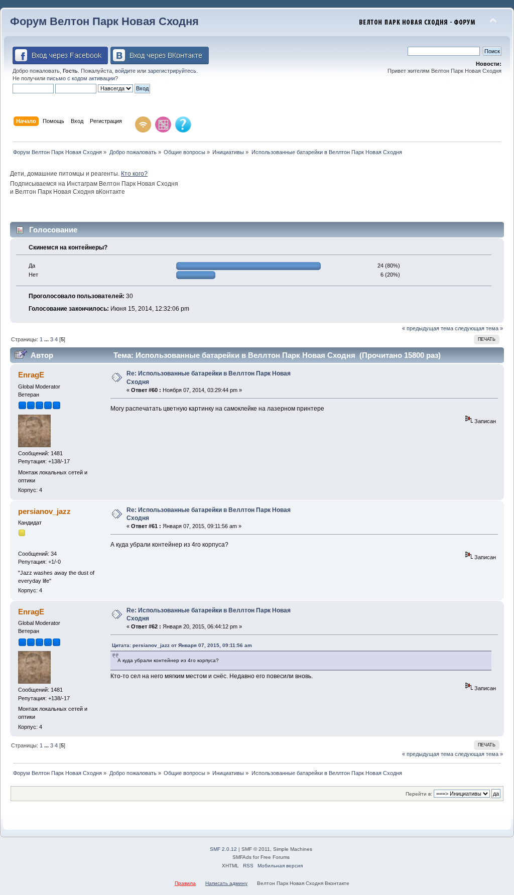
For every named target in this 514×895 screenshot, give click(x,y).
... (46, 339)
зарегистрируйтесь (172, 71)
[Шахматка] (163, 124)
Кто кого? (134, 173)
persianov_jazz (44, 511)
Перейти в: (419, 794)
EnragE (31, 374)
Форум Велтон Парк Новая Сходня (104, 21)
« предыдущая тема (427, 328)
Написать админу (226, 883)
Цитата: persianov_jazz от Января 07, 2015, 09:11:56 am (182, 645)
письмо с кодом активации (81, 78)
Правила (185, 883)
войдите (125, 71)
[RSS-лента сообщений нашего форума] (143, 124)
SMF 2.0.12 (223, 849)
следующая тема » (479, 328)
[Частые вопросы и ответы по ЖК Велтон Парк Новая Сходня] (183, 124)
